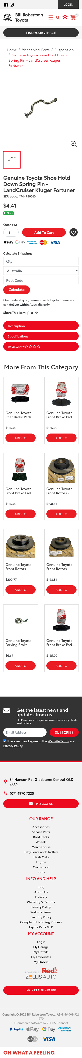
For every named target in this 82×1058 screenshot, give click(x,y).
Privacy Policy (12, 745)
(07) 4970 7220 (22, 793)
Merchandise (41, 847)
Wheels (41, 842)
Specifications (18, 336)
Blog (41, 887)
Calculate (16, 289)
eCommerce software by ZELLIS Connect (41, 1023)
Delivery (41, 897)
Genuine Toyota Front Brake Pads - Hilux (61, 642)
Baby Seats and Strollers (41, 852)
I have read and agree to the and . (39, 743)
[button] (73, 232)
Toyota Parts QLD (41, 927)
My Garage (41, 947)
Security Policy (41, 917)
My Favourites (41, 957)
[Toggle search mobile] (58, 17)
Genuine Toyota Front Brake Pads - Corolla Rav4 (61, 415)
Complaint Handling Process (41, 922)
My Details (41, 952)
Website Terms (58, 741)
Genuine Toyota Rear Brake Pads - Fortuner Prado (19, 415)
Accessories (41, 827)
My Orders (41, 962)
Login (68, 4)
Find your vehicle (41, 32)
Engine (41, 862)
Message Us (44, 803)
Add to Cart (44, 232)
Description (16, 326)
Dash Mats (41, 857)
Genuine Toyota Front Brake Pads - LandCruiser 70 (20, 491)
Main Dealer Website (41, 990)
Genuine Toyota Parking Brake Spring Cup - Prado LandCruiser (18, 642)
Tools (41, 872)
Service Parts (41, 832)
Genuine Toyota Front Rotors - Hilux (18, 566)
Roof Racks (41, 837)
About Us (41, 892)
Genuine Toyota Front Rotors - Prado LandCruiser (59, 566)
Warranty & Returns (41, 902)
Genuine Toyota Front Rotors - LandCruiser (59, 491)
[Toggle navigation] (49, 17)
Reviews (14, 346)
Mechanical (41, 867)
